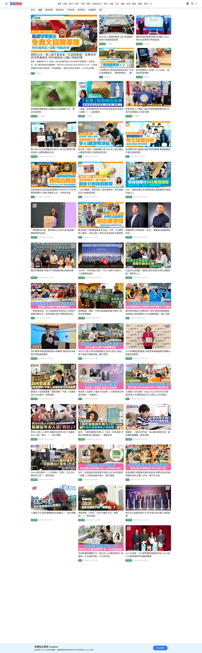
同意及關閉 (160, 648)
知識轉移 (92, 10)
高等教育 (81, 10)
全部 (40, 10)
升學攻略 (70, 10)
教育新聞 (49, 10)
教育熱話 (60, 10)
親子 (101, 10)
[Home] (16, 3)
